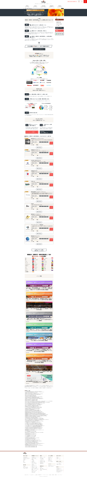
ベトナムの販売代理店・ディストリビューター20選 (30, 436)
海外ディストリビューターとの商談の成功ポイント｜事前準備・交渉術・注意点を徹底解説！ (34, 432)
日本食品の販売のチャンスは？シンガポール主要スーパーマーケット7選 (32, 439)
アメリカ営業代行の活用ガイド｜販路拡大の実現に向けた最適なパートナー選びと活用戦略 (34, 418)
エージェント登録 (58, 463)
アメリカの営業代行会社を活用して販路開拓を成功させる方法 (31, 441)
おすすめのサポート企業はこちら (44, 132)
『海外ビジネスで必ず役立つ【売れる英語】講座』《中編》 (31, 446)
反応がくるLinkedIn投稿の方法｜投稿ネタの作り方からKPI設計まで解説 (32, 403)
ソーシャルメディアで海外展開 (34, 464)
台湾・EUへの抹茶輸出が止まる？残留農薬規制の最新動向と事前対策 (32, 397)
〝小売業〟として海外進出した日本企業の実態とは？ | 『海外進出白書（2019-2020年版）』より (34, 443)
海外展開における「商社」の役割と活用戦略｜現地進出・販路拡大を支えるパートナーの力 (34, 421)
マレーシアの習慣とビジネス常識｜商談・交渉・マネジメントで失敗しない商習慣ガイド (34, 424)
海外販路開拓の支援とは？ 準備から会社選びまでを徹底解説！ (31, 417)
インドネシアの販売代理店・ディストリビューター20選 (30, 433)
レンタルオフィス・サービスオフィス (42, 459)
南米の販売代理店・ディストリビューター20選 (29, 430)
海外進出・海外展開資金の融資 (43, 469)
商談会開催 (33, 461)
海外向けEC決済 (33, 462)
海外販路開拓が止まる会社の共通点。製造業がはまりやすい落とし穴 (32, 406)
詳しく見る (51, 153)
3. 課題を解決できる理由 (58, 22)
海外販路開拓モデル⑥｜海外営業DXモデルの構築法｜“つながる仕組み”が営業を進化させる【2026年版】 (35, 413)
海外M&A (24, 462)
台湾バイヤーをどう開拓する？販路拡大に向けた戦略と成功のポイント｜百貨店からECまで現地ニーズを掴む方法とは (37, 419)
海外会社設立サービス (59, 469)
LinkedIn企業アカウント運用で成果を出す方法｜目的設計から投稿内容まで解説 (33, 410)
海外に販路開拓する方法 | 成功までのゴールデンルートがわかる (31, 444)
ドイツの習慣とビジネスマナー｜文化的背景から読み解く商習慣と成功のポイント (33, 422)
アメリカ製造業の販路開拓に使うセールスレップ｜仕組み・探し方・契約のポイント (33, 391)
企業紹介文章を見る (39, 147)
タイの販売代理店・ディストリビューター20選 (29, 437)
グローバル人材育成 (50, 461)
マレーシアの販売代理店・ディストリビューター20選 (30, 435)
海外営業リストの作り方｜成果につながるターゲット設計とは (31, 392)
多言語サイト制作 (33, 471)
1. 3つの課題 (57, 19)
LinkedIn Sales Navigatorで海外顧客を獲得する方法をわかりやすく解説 (32, 409)
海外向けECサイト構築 (34, 470)
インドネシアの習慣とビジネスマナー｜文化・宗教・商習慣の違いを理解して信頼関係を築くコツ (35, 425)
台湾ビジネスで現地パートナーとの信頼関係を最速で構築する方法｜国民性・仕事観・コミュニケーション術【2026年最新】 (37, 402)
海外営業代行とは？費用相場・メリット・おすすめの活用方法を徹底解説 (32, 408)
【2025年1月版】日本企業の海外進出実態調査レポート (30, 438)
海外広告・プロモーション (34, 466)
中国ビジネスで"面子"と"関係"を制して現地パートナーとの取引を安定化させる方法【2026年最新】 (35, 401)
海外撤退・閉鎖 (41, 463)
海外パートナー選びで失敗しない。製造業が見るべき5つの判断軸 (31, 405)
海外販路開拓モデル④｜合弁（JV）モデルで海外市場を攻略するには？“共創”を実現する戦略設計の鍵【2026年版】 (36, 414)
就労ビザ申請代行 (50, 460)
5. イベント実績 (57, 25)
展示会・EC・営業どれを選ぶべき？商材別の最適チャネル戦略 (31, 399)
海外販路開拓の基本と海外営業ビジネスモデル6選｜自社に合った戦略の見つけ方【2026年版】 (34, 412)
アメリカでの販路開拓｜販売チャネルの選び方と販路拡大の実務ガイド (32, 420)
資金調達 (41, 467)
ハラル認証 (33, 460)
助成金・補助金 (41, 468)
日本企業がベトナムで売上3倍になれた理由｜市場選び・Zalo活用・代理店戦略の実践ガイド (34, 398)
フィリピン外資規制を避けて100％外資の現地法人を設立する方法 (31, 440)
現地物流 (24, 466)
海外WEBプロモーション (34, 465)
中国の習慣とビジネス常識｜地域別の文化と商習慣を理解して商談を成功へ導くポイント (34, 427)
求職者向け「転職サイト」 (59, 464)
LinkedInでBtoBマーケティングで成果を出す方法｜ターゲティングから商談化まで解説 (33, 411)
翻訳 (23, 461)
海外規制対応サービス (59, 468)
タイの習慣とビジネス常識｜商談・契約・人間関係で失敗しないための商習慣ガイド (33, 428)
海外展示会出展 (33, 472)
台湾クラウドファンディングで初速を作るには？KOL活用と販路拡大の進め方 (33, 394)
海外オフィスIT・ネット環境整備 (42, 458)
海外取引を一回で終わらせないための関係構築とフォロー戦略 (31, 400)
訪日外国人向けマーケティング (51, 465)
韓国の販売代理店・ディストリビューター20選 (29, 429)
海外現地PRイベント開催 (34, 467)
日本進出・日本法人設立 (50, 466)
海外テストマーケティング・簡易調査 (35, 459)
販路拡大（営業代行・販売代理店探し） (35, 469)
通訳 (23, 460)
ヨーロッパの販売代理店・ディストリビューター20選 (30, 431)
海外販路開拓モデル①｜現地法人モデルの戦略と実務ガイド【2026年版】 (32, 416)
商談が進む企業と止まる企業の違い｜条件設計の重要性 (30, 395)
